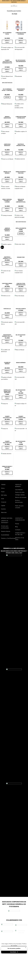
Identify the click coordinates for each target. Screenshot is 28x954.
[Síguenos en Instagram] (20, 543)
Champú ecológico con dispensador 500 (7, 61)
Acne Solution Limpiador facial (21, 284)
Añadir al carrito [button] (7, 41)
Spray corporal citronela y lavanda (7, 201)
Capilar (3, 505)
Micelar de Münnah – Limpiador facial (21, 201)
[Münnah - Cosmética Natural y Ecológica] (14, 5)
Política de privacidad (15, 943)
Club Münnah (19, 489)
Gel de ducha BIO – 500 (21, 390)
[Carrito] (26, 5)
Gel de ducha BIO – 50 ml (21, 442)
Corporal (3, 502)
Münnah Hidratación (7, 117)
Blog (16, 526)
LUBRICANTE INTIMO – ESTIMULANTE (21, 117)
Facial (2, 491)
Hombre (3, 509)
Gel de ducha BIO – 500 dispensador (21, 61)
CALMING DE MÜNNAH (7, 363)
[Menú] (2, 5)
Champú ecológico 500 (7, 417)
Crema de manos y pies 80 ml (21, 172)
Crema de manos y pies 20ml (7, 467)
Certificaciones (11, 538)
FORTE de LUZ (7, 308)
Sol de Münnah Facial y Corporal (7, 89)
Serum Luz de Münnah (7, 172)
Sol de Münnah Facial (7, 33)
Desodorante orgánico (21, 89)
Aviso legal (5, 943)
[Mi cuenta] (23, 5)
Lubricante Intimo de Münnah (21, 33)
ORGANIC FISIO (21, 257)
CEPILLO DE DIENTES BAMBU (21, 229)
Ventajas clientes (20, 495)
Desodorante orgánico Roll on (7, 335)
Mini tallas (4, 495)
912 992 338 (18, 534)
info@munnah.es (19, 533)
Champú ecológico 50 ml (21, 417)
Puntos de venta (19, 492)
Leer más (7, 97)
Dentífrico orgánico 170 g (7, 257)
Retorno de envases (20, 497)
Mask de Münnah (21, 362)
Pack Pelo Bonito (21, 308)
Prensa (17, 523)
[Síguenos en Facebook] (17, 543)
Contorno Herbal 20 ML (7, 284)
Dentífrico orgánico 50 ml (20, 145)
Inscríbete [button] (13, 952)
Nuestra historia (5, 531)
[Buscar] (4, 5)
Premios (3, 538)
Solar (2, 498)
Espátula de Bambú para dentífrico (7, 391)
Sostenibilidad (5, 535)
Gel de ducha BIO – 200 (21, 335)
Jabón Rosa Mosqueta (7, 145)
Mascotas (4, 512)
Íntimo (3, 488)
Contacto (17, 529)
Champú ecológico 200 (7, 442)
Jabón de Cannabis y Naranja (7, 229)
